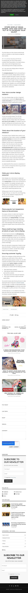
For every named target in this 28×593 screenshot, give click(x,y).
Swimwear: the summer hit (6, 327)
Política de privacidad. (21, 7)
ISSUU (4, 496)
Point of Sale (9, 24)
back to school (14, 535)
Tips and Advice (17, 24)
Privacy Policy (13, 477)
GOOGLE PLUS (18, 491)
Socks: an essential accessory (20, 327)
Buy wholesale (14, 546)
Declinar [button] (17, 14)
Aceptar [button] (11, 14)
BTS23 (14, 543)
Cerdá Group (17, 34)
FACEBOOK (5, 491)
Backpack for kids (14, 538)
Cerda (11, 290)
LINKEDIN (5, 493)
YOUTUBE (17, 493)
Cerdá (4, 58)
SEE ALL (4, 550)
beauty (14, 540)
